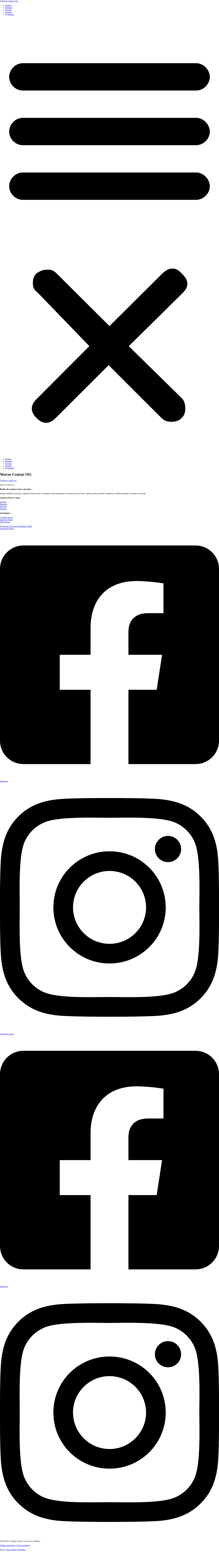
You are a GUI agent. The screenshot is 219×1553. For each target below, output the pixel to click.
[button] (109, 237)
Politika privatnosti (7, 1545)
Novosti (8, 10)
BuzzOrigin (11, 1550)
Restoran (8, 8)
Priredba (22, 1550)
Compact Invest (6, 517)
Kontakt (8, 12)
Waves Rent (5, 522)
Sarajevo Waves (6, 520)
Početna (8, 5)
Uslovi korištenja (23, 1545)
